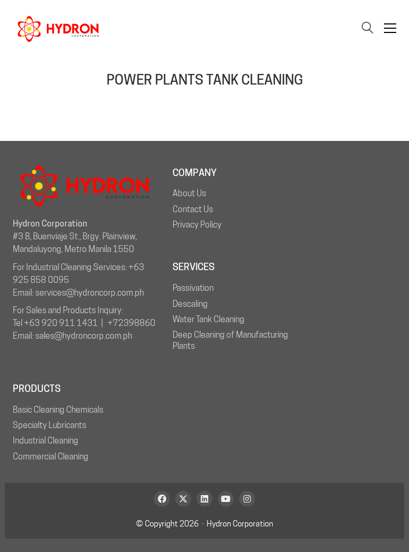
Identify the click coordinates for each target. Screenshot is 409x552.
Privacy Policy (197, 225)
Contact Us (193, 209)
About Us (189, 193)
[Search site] (367, 29)
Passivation (193, 288)
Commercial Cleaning (50, 456)
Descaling (190, 304)
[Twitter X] (183, 499)
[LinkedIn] (204, 499)
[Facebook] (162, 499)
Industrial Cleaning (45, 441)
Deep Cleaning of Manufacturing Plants (230, 340)
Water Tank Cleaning (208, 319)
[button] (390, 28)
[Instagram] (247, 499)
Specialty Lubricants (49, 425)
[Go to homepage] (58, 28)
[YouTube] (226, 499)
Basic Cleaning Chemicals (58, 410)
